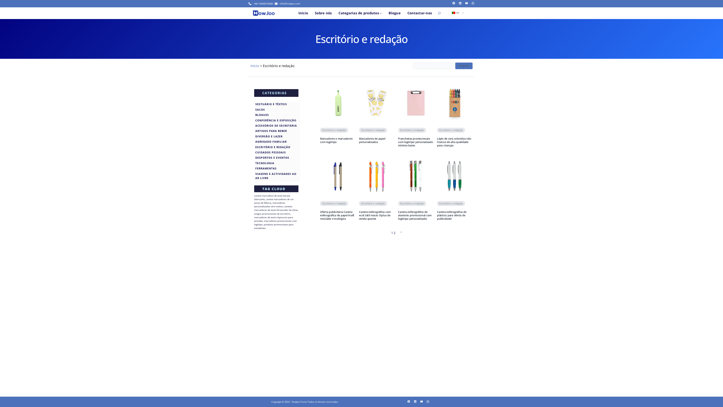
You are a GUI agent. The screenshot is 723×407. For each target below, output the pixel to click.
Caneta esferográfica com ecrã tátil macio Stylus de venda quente (375, 215)
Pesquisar (464, 65)
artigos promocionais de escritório (272, 213)
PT (457, 13)
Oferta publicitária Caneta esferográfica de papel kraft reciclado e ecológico (337, 215)
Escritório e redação (334, 130)
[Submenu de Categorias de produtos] (381, 13)
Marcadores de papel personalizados (372, 140)
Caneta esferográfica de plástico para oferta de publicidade (451, 215)
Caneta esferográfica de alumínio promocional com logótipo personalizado (415, 215)
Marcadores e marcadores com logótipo (336, 140)
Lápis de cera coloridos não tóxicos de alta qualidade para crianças (454, 142)
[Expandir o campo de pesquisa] (439, 13)
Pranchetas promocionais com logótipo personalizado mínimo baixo (415, 142)
